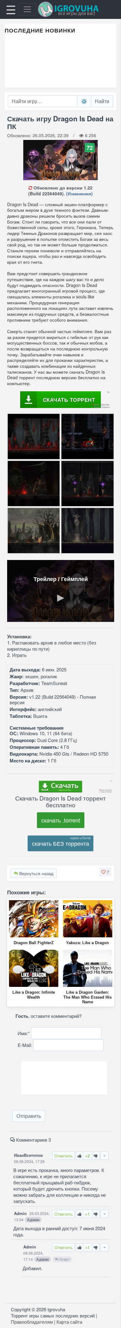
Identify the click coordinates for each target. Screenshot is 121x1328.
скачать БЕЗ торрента (60, 843)
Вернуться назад (35, 873)
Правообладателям (32, 1321)
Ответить (63, 1155)
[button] (105, 872)
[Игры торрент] (77, 9)
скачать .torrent (60, 820)
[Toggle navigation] (27, 9)
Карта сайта (69, 1321)
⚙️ (84, 101)
